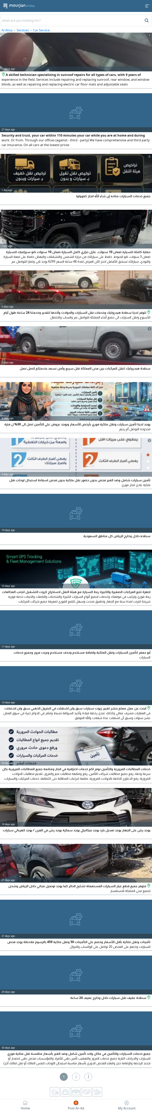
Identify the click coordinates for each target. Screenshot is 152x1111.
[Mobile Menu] (147, 6)
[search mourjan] (146, 20)
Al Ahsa (7, 30)
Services (23, 30)
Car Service (41, 30)
